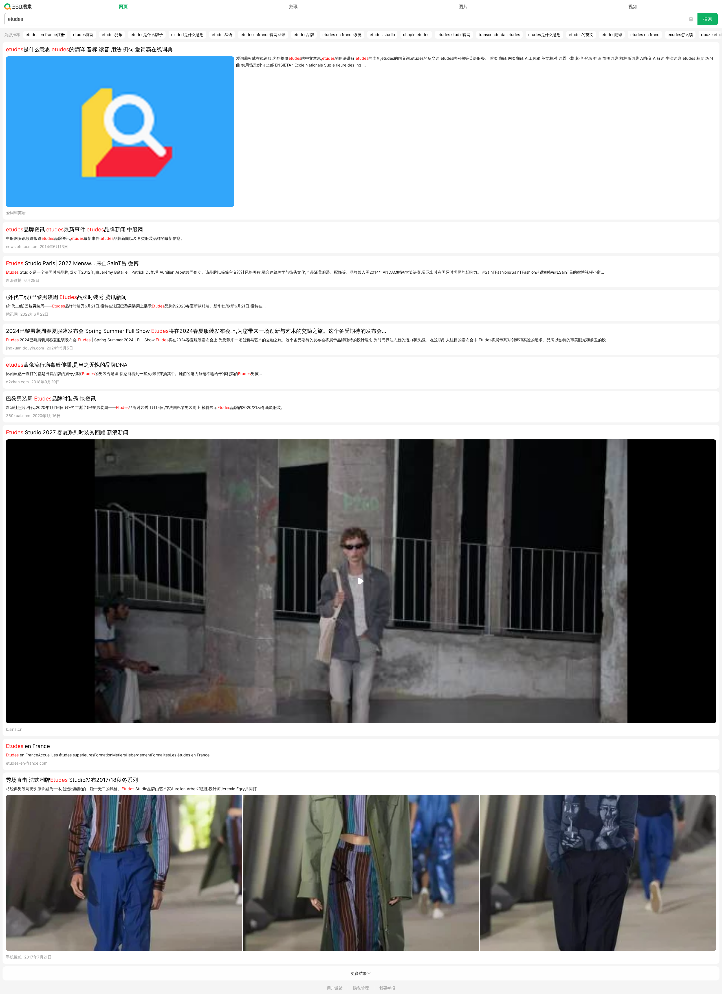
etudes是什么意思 (544, 34)
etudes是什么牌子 (147, 34)
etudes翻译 (612, 34)
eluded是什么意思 (187, 34)
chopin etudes (416, 34)
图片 (463, 6)
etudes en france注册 (45, 34)
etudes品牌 (304, 34)
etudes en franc (644, 34)
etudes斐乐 (112, 34)
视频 (632, 6)
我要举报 (387, 988)
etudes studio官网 (453, 34)
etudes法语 (222, 34)
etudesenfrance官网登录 (263, 34)
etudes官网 (83, 34)
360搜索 (19, 6)
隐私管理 (361, 988)
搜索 (707, 19)
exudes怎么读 (680, 34)
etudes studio (382, 34)
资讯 (293, 6)
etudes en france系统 (342, 34)
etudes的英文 (581, 34)
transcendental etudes (499, 34)
